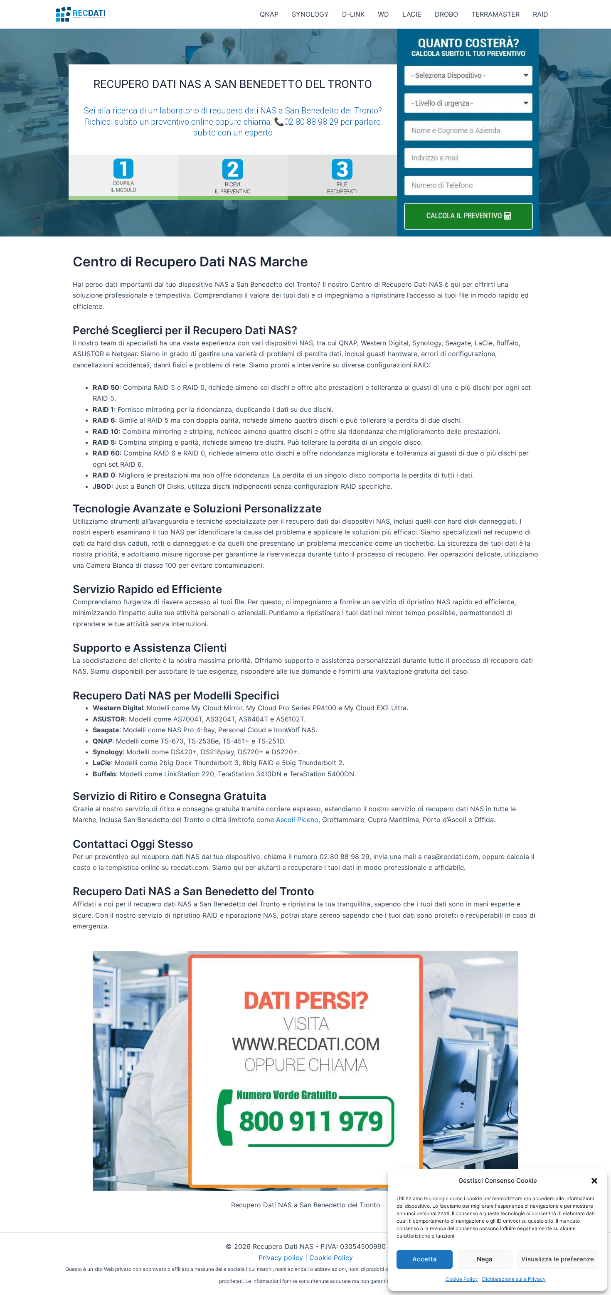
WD (383, 14)
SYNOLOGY (310, 14)
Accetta (424, 1259)
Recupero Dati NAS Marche (221, 262)
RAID (540, 14)
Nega (485, 1259)
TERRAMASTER (495, 14)
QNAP (269, 14)
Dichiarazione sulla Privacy (514, 1279)
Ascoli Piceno (297, 819)
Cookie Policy (462, 1279)
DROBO (446, 14)
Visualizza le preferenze (557, 1259)
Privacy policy (281, 1257)
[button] (594, 1181)
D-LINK (353, 14)
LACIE (411, 14)
